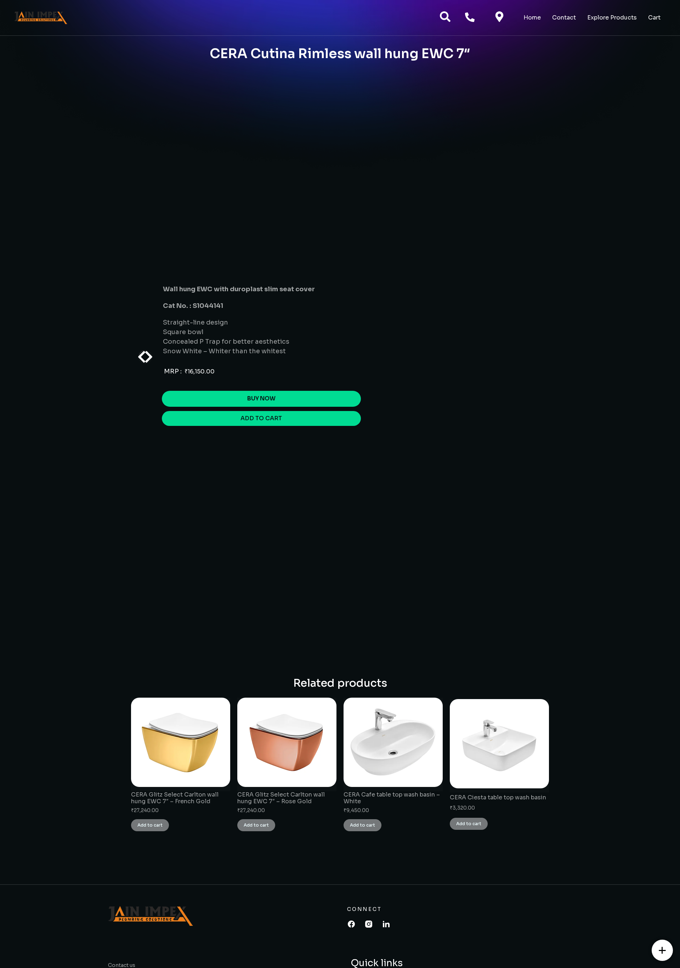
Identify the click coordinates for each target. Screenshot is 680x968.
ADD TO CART (261, 418)
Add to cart (150, 825)
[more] (662, 950)
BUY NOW (261, 398)
